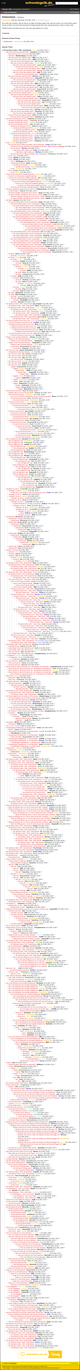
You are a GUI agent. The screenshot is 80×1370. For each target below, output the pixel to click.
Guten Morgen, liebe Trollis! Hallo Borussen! (18, 644)
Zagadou (13, 366)
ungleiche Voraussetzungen (23, 718)
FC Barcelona (12, 1299)
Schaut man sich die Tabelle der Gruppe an (18, 1199)
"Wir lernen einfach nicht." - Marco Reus (20, 579)
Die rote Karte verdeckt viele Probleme (17, 1083)
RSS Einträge (6, 1368)
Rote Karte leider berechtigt (16, 1259)
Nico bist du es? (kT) (14, 54)
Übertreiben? (23, 1049)
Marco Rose (9, 676)
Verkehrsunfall (10, 516)
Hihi (17, 1005)
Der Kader (9, 200)
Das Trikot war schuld (12, 350)
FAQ (10, 9)
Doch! (19, 1029)
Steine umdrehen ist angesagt (14, 859)
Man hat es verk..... (11, 968)
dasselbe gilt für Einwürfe (18, 163)
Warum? (11, 729)
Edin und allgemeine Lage (13, 439)
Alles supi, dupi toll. (14, 651)
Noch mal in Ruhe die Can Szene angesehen (19, 1233)
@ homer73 (46, 20)
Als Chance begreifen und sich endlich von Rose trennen (22, 696)
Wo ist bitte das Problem (18, 1088)
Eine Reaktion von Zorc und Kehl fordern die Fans (23, 1148)
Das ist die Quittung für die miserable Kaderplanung (20, 983)
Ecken (8, 142)
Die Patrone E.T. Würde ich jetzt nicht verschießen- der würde (26, 711)
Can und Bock (15, 346)
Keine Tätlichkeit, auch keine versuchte (27, 1222)
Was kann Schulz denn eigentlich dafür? (17, 52)
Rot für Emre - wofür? (12, 1227)
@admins (11, 1086)
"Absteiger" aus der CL (12, 489)
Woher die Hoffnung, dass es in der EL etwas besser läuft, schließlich (26, 805)
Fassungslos (9, 722)
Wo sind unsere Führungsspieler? (15, 1162)
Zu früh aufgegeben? (12, 1286)
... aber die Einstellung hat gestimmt (19, 970)
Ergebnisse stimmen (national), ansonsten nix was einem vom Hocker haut (27, 909)
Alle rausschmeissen (12, 661)
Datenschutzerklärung (46, 1368)
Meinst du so (19, 1012)
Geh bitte (11, 1103)
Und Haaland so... (11, 903)
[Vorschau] (48, 50)
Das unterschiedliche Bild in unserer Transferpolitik (23, 202)
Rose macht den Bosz (12, 1327)
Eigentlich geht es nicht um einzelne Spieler (21, 392)
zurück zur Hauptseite (10, 12)
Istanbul (8, 1062)
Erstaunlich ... (12, 713)
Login (71, 9)
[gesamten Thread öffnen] (49, 50)
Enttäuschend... (10, 748)
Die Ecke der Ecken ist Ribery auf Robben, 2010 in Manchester (26, 144)
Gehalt (20, 774)
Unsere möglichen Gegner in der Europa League (19, 1297)
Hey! (14, 1077)
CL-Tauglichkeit (10, 655)
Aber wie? (11, 864)
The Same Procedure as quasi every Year (18, 320)
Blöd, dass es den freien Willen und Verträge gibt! (27, 1003)
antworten (6, 33)
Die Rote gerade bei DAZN (13, 1207)
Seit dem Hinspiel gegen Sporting (15, 1160)
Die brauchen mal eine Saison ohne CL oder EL (19, 1323)
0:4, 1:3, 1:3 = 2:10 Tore (13, 725)
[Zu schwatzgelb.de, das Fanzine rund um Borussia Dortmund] (40, 4)
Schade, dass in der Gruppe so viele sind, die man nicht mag (28, 492)
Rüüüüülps (12, 55)
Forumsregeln (56, 1368)
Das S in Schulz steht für (13, 925)
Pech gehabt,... (20, 1320)
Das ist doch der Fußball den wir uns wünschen (26, 957)
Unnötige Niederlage (12, 1159)
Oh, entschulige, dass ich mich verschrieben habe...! (33, 1007)
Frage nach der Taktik (29, 603)
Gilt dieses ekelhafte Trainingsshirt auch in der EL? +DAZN (25, 194)
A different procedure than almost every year (21, 324)
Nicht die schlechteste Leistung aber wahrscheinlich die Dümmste (24, 1312)
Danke (15, 1025)
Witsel (22, 513)
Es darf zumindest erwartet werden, (19, 707)
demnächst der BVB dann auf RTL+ (16, 118)
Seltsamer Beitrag (14, 646)
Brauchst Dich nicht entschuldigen (30, 1011)
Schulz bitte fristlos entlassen (14, 1107)
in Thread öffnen (75, 12)
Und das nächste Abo (12, 1201)
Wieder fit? (12, 929)
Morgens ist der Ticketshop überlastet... (17, 337)
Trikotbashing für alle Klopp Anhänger (19, 352)
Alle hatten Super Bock (12, 681)
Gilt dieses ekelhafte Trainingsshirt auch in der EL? (20, 189)
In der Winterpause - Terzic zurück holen (17, 1188)
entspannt (9, 550)
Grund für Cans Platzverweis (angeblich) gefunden (20, 174)
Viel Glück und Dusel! (15, 911)
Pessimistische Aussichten (14, 391)
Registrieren (76, 9)
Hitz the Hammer (15, 148)
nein (10, 1190)
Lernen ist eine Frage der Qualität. (20, 581)
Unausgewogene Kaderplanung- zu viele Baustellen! (21, 727)
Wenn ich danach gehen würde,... (20, 1099)
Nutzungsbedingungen (35, 1368)
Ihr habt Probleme (14, 191)
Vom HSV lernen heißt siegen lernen (19, 700)
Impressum (26, 1368)
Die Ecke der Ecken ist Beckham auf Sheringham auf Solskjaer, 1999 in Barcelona (34, 146)
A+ (5, 3)
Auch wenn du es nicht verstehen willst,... (32, 785)
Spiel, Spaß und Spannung (13, 975)
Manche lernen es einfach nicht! (27, 1048)
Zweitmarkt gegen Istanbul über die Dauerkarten (22, 1064)
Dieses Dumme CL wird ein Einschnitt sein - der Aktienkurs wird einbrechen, (27, 666)
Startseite (5, 9)
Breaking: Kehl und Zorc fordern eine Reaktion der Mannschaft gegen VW (27, 1122)
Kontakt (21, 1368)
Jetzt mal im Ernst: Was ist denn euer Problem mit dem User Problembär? (32, 1090)
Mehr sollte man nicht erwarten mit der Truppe (19, 1151)
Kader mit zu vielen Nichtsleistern (15, 1270)
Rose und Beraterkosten (15, 946)
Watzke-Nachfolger (16, 737)
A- (2, 3)
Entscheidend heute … (12, 855)
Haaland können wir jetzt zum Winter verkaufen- (19, 927)
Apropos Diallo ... (20, 370)
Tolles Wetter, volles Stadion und (22, 150)
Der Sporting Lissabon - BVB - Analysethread (17, 50)
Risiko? (18, 1044)
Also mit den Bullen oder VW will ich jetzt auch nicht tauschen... (31, 998)
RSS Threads (15, 1368)
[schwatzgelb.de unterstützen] (40, 1358)
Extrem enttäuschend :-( (13, 1085)
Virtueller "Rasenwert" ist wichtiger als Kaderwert (27, 503)
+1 (9, 733)
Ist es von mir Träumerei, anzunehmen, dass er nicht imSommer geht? (31, 396)
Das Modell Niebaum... (33, 1059)
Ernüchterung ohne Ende (13, 1205)
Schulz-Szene (10, 1175)
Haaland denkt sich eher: (16, 905)
